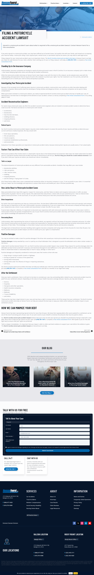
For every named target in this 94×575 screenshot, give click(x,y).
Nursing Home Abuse (32, 508)
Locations (65, 3)
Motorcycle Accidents (87, 37)
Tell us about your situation (10, 440)
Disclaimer (77, 505)
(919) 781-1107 (72, 60)
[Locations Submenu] (69, 3)
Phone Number (9, 436)
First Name (8, 425)
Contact (75, 3)
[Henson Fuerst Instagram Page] (82, 523)
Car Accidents (30, 496)
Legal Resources (55, 508)
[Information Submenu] (47, 3)
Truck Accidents (31, 499)
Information (43, 3)
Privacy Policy (78, 502)
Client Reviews (54, 505)
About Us (53, 496)
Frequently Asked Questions (82, 499)
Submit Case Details (47, 450)
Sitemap (76, 508)
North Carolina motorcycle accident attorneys (61, 58)
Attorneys (53, 499)
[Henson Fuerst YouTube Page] (89, 523)
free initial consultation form (75, 95)
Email (7, 432)
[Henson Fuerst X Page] (78, 523)
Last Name (8, 428)
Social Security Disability (33, 505)
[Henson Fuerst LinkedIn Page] (85, 523)
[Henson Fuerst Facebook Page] (74, 523)
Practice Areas (55, 3)
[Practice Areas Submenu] (60, 3)
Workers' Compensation (33, 502)
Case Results (54, 502)
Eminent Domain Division (10, 523)
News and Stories (79, 496)
